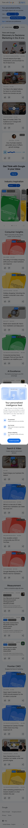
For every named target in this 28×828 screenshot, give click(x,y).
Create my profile (14, 440)
